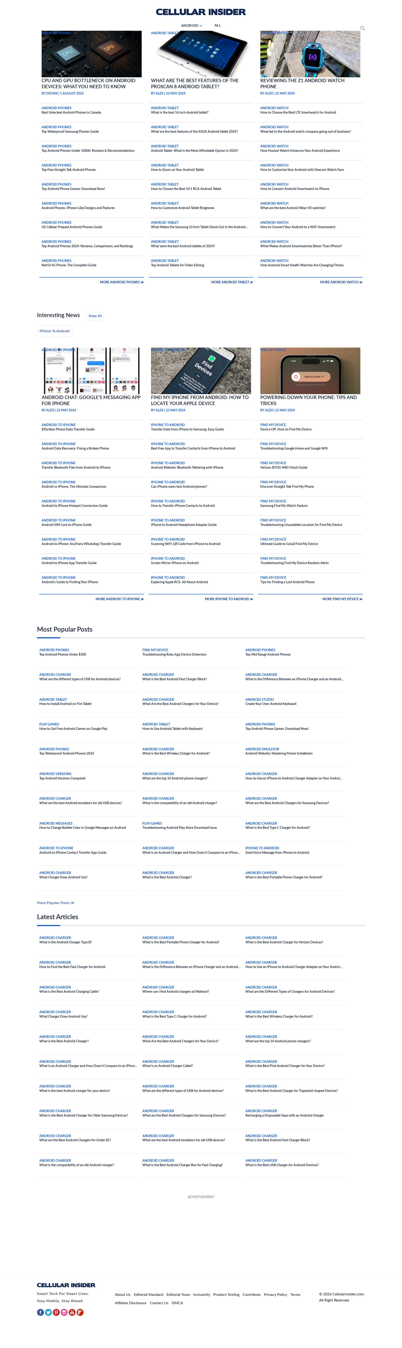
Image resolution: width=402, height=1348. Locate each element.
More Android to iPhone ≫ (120, 599)
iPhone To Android (55, 331)
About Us (123, 1295)
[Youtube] (73, 1315)
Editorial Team (178, 1295)
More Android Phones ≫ (122, 282)
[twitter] (49, 1315)
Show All (95, 316)
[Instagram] (65, 1315)
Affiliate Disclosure (131, 1303)
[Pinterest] (57, 1315)
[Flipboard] (80, 1315)
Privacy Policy (275, 1295)
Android (189, 25)
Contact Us (159, 1303)
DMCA (177, 1303)
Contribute (252, 1295)
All (217, 25)
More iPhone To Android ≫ (229, 599)
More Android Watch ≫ (341, 282)
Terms (295, 1295)
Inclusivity (201, 1295)
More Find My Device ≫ (342, 599)
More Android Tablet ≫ (232, 282)
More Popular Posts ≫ (55, 903)
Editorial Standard (148, 1295)
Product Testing (226, 1295)
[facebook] (41, 1315)
